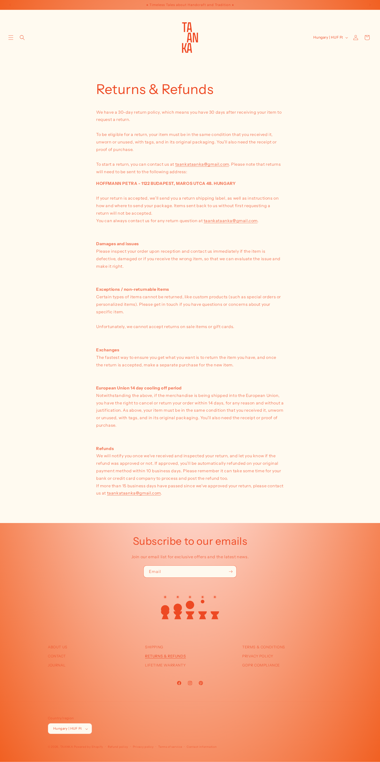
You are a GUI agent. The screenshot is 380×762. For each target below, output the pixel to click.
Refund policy (118, 747)
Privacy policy (143, 747)
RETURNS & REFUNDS (165, 656)
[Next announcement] (370, 5)
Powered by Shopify (88, 747)
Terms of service (170, 747)
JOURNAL (56, 665)
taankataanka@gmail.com (202, 164)
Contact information (202, 747)
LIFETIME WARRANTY (165, 665)
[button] (11, 37)
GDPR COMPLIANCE (261, 665)
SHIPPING (154, 647)
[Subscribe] (230, 571)
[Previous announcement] (10, 5)
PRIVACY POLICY (257, 656)
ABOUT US (57, 647)
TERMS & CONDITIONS (263, 647)
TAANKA (66, 747)
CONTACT (57, 656)
